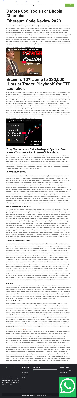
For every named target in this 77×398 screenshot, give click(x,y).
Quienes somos (24, 5)
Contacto (51, 5)
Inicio (18, 5)
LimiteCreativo (50, 395)
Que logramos (33, 5)
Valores (40, 5)
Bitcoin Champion (56, 110)
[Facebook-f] (59, 2)
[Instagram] (62, 2)
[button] (26, 381)
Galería (45, 5)
